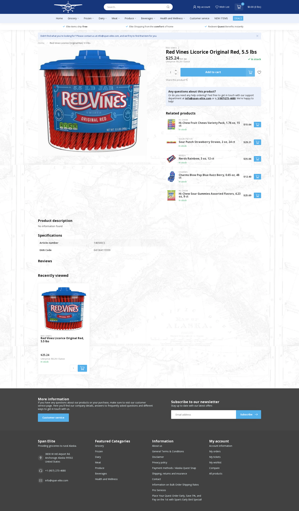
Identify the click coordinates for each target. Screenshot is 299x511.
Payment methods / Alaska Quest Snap (174, 468)
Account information (220, 445)
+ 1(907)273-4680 (225, 98)
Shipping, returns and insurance (169, 473)
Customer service (199, 18)
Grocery (72, 18)
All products (215, 473)
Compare (214, 468)
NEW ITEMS (221, 18)
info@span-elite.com (198, 98)
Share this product (175, 79)
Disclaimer (158, 457)
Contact (156, 479)
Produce (129, 18)
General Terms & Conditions (168, 451)
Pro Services (159, 490)
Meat (114, 18)
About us (157, 445)
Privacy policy (159, 462)
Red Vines (171, 48)
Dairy (102, 18)
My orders (215, 451)
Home (59, 18)
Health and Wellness (171, 18)
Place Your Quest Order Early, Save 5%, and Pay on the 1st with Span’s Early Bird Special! (177, 497)
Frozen (88, 18)
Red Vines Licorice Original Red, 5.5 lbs (70, 43)
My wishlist (215, 462)
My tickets (215, 457)
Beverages (147, 18)
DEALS (238, 18)
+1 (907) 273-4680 (55, 470)
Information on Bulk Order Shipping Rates (175, 484)
